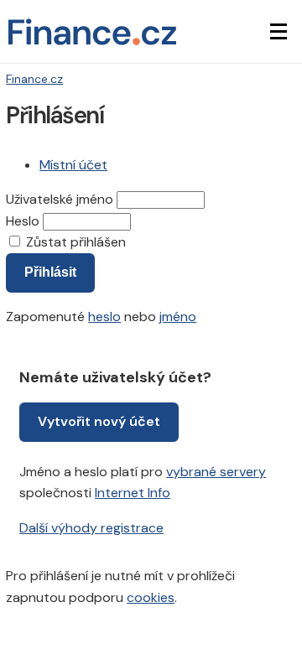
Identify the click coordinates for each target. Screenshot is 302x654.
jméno (177, 316)
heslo (104, 316)
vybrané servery (216, 471)
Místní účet (73, 165)
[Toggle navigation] (278, 32)
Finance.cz (34, 78)
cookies (150, 597)
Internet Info (132, 492)
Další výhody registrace (91, 528)
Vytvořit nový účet (99, 421)
